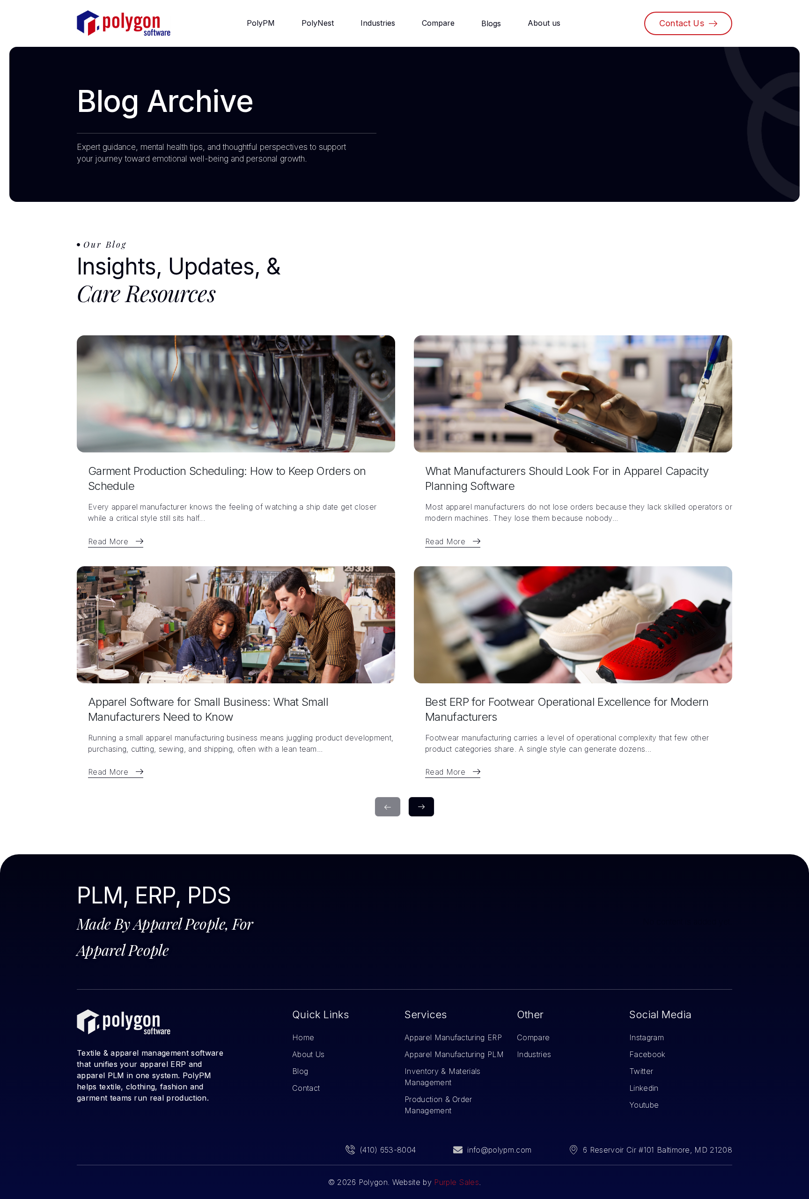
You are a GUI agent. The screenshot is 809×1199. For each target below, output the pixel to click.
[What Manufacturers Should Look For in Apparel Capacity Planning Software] (573, 393)
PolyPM (261, 23)
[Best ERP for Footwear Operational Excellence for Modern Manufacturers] (573, 624)
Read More (108, 541)
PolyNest (318, 23)
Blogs (491, 23)
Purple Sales (456, 1182)
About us (544, 23)
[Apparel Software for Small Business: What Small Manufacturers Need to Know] (236, 624)
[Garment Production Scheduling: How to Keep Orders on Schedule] (236, 393)
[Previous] (388, 807)
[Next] (421, 807)
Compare (438, 23)
